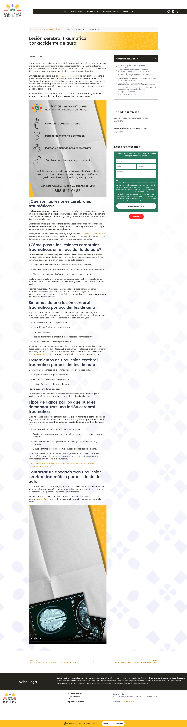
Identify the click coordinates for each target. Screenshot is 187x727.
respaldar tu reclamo (43, 354)
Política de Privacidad (144, 199)
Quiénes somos (76, 11)
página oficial (42, 499)
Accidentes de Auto (54, 29)
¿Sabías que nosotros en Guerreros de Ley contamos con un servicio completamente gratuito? (61, 465)
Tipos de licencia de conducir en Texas (131, 129)
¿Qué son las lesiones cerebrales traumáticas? (131, 66)
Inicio (65, 11)
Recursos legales (93, 11)
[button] (155, 59)
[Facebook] (173, 11)
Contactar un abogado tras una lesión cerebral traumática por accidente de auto (137, 88)
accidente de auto (67, 75)
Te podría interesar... (128, 92)
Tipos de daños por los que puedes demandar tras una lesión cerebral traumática (136, 84)
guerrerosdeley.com (130, 701)
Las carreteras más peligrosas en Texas (131, 118)
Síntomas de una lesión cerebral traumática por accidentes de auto (135, 75)
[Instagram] (168, 11)
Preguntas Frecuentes (111, 11)
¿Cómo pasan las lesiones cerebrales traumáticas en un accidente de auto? (133, 70)
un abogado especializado (91, 233)
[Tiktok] (177, 11)
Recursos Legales (37, 29)
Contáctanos (128, 11)
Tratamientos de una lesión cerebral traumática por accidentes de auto (137, 79)
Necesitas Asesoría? (128, 94)
